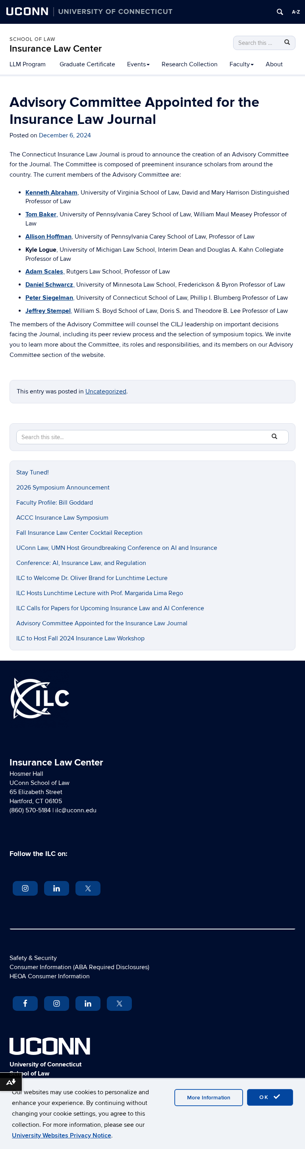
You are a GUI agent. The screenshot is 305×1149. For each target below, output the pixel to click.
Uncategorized (105, 391)
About (274, 64)
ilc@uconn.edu (76, 810)
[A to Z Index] (296, 12)
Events (136, 64)
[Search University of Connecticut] (280, 12)
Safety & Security (33, 958)
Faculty (240, 64)
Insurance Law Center (56, 48)
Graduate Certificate (87, 64)
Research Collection (190, 64)
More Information (208, 1097)
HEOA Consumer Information (50, 976)
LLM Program (28, 64)
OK (265, 1097)
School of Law (32, 39)
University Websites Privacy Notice (61, 1135)
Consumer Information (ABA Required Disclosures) (79, 967)
